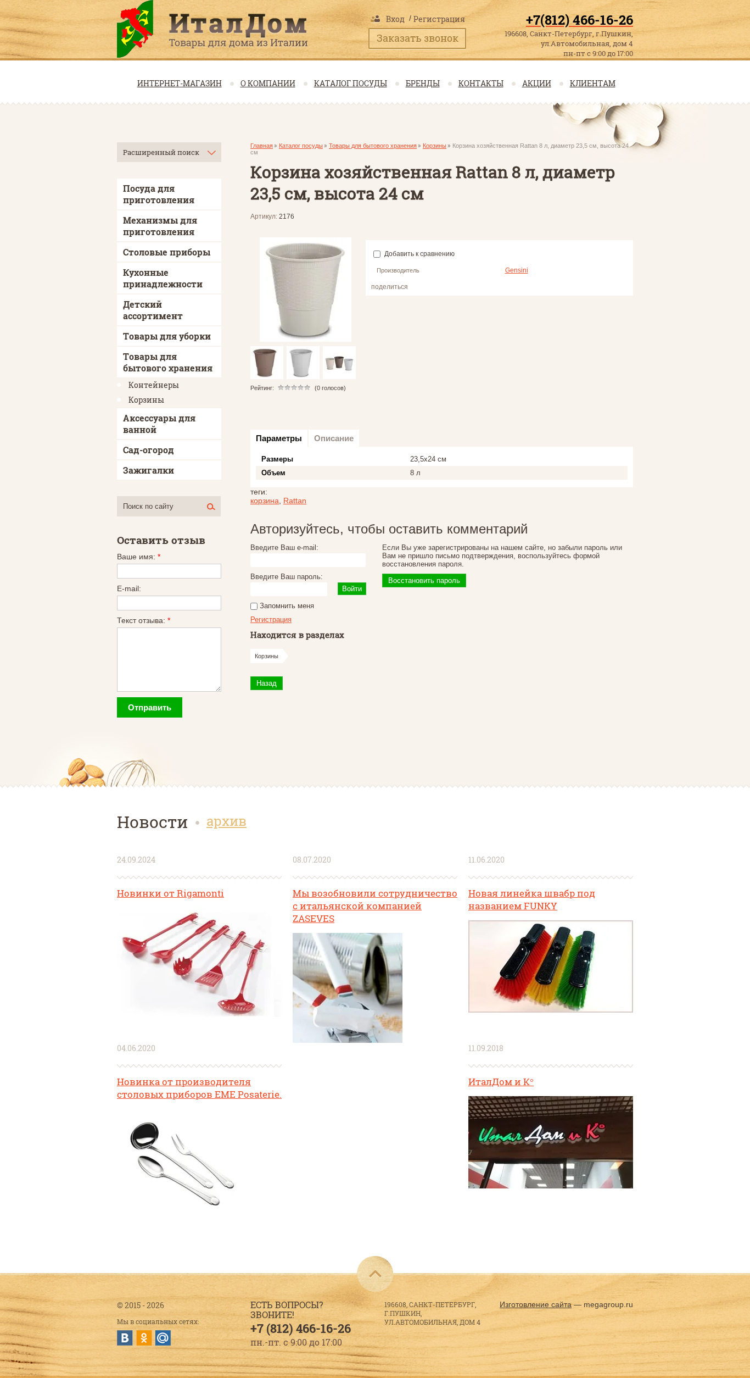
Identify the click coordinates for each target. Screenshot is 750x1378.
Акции (536, 83)
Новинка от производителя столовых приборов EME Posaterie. (199, 1088)
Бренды (423, 83)
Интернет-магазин (179, 83)
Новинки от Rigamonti (170, 893)
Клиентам (592, 83)
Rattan (294, 500)
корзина (264, 500)
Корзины (434, 145)
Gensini (516, 270)
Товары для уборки (167, 336)
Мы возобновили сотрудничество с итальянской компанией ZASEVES (375, 906)
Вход (395, 19)
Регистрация (439, 19)
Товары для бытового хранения (373, 145)
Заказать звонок (417, 38)
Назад (266, 683)
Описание (334, 438)
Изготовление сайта (536, 1304)
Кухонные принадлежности (163, 278)
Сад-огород (148, 449)
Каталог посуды (350, 83)
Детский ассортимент (153, 309)
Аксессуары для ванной (159, 423)
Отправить (149, 707)
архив (226, 821)
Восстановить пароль (424, 580)
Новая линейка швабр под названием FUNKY (531, 899)
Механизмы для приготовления (160, 225)
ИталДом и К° (501, 1081)
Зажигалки (148, 470)
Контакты (480, 83)
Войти (352, 589)
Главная (261, 145)
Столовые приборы (166, 252)
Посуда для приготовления (158, 193)
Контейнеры (153, 385)
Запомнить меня (286, 606)
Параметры (279, 438)
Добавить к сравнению (419, 254)
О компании (267, 83)
